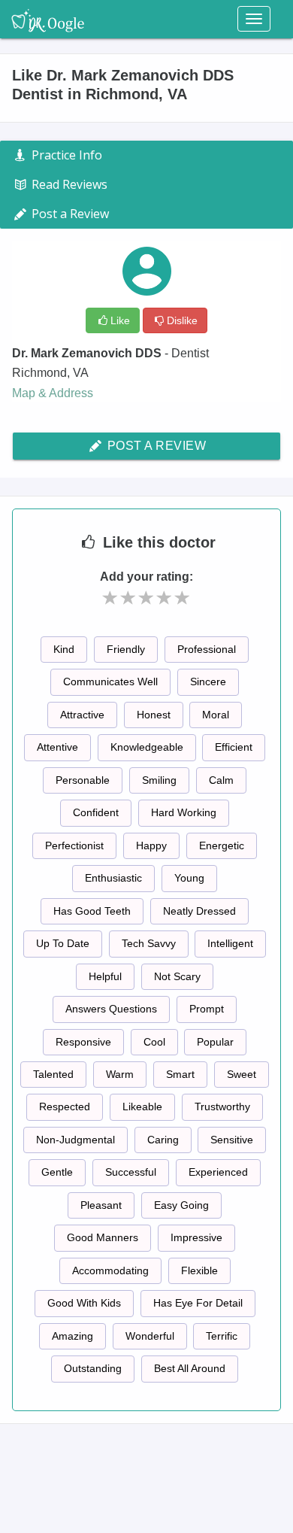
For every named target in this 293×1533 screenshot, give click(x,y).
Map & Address (52, 393)
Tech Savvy (149, 943)
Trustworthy (222, 1106)
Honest (154, 715)
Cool (154, 1042)
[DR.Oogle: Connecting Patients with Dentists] (47, 19)
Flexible (199, 1270)
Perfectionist (74, 845)
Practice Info (65, 155)
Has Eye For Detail (198, 1303)
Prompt (206, 1009)
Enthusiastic (113, 878)
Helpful (105, 976)
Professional (206, 649)
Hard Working (183, 812)
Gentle (57, 1172)
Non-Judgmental (75, 1140)
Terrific (221, 1336)
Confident (96, 812)
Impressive (196, 1237)
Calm (221, 780)
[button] (110, 598)
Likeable (142, 1106)
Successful (130, 1172)
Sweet (241, 1074)
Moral (215, 715)
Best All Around (189, 1368)
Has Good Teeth (92, 911)
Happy (151, 845)
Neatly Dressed (199, 911)
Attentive (57, 747)
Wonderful (149, 1336)
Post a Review (155, 445)
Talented (53, 1074)
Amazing (72, 1336)
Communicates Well (110, 681)
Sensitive (231, 1140)
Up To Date (62, 943)
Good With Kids (84, 1303)
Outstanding (93, 1368)
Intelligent (230, 943)
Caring (163, 1140)
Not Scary (177, 976)
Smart (180, 1074)
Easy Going (181, 1205)
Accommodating (110, 1270)
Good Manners (102, 1237)
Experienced (218, 1172)
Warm (120, 1074)
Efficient (233, 747)
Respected (64, 1106)
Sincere (208, 681)
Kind (63, 649)
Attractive (82, 715)
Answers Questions (111, 1009)
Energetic (221, 845)
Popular (215, 1042)
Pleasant (101, 1205)
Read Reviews (68, 184)
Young (189, 878)
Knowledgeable (146, 747)
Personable (83, 780)
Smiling (159, 780)
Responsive (83, 1042)
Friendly (126, 649)
